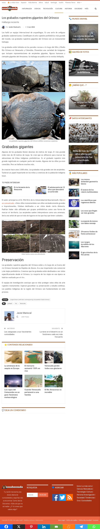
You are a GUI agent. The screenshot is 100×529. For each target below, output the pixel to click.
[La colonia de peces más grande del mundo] (83, 33)
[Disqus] (33, 445)
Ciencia (37, 9)
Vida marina (32, 2)
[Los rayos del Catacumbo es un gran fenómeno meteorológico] (13, 381)
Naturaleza (27, 9)
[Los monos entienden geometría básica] (74, 182)
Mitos (41, 2)
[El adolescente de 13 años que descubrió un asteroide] (41, 190)
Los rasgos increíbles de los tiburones (87, 244)
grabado (10, 303)
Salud (47, 2)
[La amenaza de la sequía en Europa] (13, 357)
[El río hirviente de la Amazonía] (7, 190)
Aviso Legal (61, 520)
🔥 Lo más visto (13, 2)
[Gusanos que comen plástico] (83, 133)
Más (78, 2)
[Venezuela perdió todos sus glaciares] (54, 357)
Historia (68, 9)
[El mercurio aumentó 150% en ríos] (33, 357)
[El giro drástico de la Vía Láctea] (74, 255)
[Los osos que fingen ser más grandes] (74, 213)
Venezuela (23, 303)
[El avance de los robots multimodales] (74, 192)
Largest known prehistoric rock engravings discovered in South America (30, 299)
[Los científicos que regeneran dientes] (74, 203)
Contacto (95, 520)
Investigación (89, 495)
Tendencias (90, 498)
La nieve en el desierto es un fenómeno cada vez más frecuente (51, 334)
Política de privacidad (85, 520)
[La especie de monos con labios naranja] (74, 224)
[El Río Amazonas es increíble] (54, 381)
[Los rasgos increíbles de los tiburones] (74, 245)
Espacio (23, 2)
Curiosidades (86, 501)
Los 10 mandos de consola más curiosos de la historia (83, 69)
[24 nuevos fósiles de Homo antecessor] (74, 234)
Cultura (58, 9)
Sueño (61, 2)
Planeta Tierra (70, 2)
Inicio (4, 2)
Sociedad (78, 9)
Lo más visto (87, 486)
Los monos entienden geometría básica (89, 181)
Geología (54, 2)
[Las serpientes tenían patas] (83, 100)
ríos (16, 303)
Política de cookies (71, 520)
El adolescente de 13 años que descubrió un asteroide (56, 189)
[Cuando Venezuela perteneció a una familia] (33, 381)
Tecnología (48, 9)
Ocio (78, 501)
